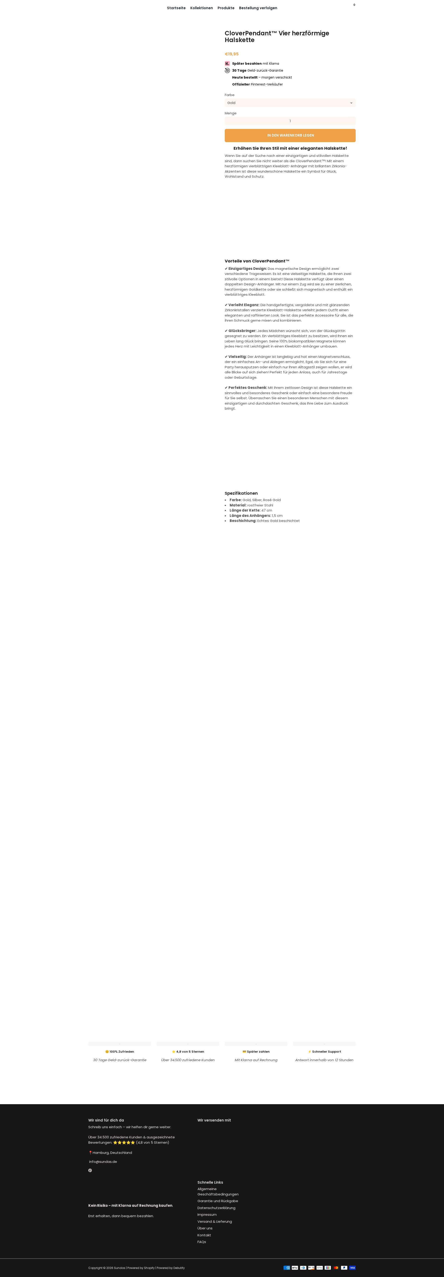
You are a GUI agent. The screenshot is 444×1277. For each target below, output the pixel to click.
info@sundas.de (102, 1161)
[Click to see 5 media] (187, 984)
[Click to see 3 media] (142, 984)
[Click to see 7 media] (98, 1004)
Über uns (205, 1228)
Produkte (226, 8)
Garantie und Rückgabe (217, 1200)
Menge (231, 113)
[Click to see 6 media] (209, 984)
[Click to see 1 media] (98, 984)
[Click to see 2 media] (120, 984)
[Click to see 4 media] (165, 984)
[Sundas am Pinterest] (90, 1170)
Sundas (119, 1268)
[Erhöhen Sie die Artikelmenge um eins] (351, 121)
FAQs (201, 1241)
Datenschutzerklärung (216, 1207)
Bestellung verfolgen (258, 8)
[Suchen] (350, 8)
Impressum (207, 1214)
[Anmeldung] (345, 8)
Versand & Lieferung (214, 1221)
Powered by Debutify (171, 1268)
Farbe (229, 94)
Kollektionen (201, 8)
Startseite (176, 8)
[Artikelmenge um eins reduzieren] (229, 121)
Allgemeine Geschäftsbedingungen (218, 1191)
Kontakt (204, 1235)
